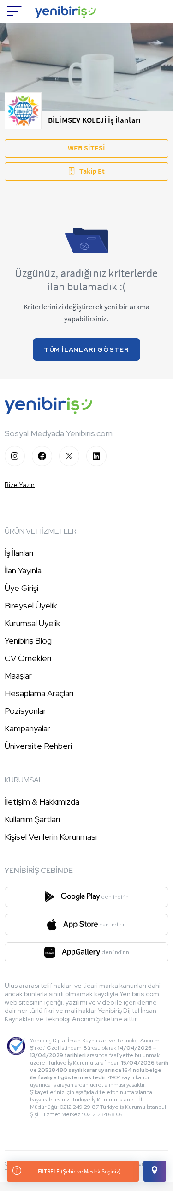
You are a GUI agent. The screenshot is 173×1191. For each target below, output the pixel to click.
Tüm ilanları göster (86, 349)
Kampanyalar (27, 728)
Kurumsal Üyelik (32, 623)
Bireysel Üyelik (31, 605)
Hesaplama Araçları (39, 693)
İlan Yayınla (23, 570)
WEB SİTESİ (86, 147)
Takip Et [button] (92, 170)
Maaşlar (18, 675)
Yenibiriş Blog (28, 640)
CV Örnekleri (28, 658)
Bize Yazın (20, 485)
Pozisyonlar (25, 710)
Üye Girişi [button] (21, 588)
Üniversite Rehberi (38, 745)
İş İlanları (19, 552)
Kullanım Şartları (32, 819)
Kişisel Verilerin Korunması (51, 836)
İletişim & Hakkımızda (42, 801)
